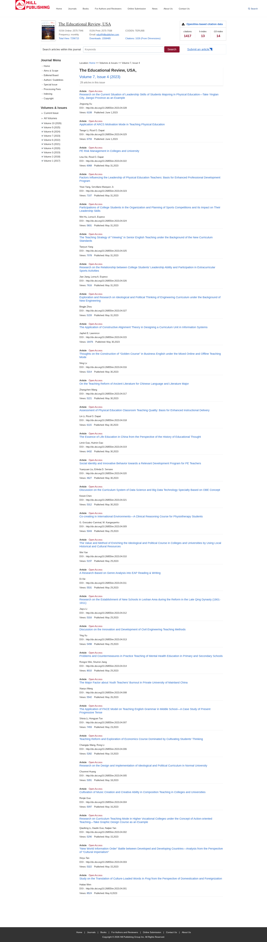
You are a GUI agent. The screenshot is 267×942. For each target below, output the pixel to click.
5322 (89, 866)
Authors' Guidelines (53, 80)
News (154, 8)
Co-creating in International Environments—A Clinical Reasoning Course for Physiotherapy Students (141, 516)
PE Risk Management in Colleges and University (109, 150)
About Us (168, 8)
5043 (89, 531)
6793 (89, 139)
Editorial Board (51, 75)
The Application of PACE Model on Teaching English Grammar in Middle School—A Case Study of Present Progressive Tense (144, 711)
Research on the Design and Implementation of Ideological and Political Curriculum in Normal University (143, 765)
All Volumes (50, 118)
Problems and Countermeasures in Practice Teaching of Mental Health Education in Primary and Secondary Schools (151, 656)
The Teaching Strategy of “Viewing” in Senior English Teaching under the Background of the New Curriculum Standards (146, 239)
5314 (89, 371)
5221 (89, 398)
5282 (89, 753)
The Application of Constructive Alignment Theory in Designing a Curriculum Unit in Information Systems (143, 327)
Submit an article (198, 49)
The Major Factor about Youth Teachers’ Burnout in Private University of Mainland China (133, 682)
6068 (89, 165)
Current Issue (51, 113)
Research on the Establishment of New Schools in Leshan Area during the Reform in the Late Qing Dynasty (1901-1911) (149, 601)
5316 (89, 617)
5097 (89, 806)
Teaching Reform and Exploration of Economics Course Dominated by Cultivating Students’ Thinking (141, 739)
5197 (89, 561)
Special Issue (50, 84)
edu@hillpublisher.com (107, 34)
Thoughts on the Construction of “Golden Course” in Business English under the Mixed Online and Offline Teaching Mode (150, 355)
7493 (89, 727)
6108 (89, 112)
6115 (89, 425)
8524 (89, 893)
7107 (89, 195)
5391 (89, 780)
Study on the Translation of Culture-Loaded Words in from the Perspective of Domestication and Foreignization (150, 878)
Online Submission (137, 8)
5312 (89, 504)
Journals (72, 8)
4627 (89, 478)
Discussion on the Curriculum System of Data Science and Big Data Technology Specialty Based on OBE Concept (149, 489)
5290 (89, 836)
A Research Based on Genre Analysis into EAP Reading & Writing (120, 572)
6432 (89, 451)
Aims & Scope (51, 70)
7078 (89, 255)
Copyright (48, 98)
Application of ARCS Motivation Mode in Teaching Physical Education (122, 124)
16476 (90, 341)
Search (254, 8)
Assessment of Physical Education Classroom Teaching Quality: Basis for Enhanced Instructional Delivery (144, 410)
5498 (89, 644)
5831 (89, 225)
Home (59, 8)
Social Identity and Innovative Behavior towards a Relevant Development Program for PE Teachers (140, 463)
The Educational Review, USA (85, 24)
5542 (89, 697)
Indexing (48, 93)
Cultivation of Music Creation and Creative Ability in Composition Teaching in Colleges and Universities (142, 792)
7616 (89, 285)
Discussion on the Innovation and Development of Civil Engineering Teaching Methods (132, 629)
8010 (89, 670)
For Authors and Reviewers (108, 8)
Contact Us (184, 8)
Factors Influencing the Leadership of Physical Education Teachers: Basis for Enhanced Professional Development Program (149, 179)
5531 (89, 587)
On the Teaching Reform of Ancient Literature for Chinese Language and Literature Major (134, 383)
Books (86, 8)
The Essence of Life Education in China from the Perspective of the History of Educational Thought (140, 436)
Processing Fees (52, 89)
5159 (89, 315)
